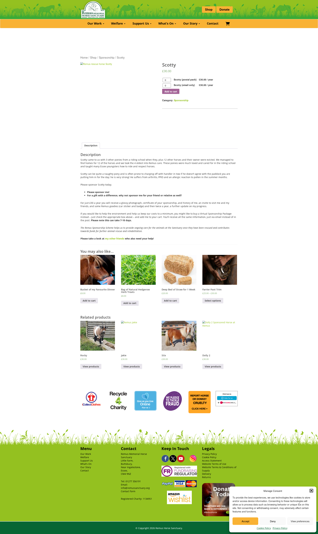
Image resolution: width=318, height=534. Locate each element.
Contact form (128, 491)
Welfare (117, 23)
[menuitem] (96, 23)
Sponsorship (106, 57)
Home (84, 57)
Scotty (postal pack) (185, 79)
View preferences (300, 521)
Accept (245, 521)
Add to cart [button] (89, 300)
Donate (224, 9)
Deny (273, 521)
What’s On (166, 23)
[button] (311, 490)
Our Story (190, 23)
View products (91, 366)
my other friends (114, 238)
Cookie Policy (264, 528)
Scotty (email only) (184, 85)
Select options (213, 300)
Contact (212, 23)
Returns (206, 477)
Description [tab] (90, 145)
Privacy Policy (280, 528)
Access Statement (212, 460)
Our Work (95, 23)
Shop (208, 9)
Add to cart (170, 91)
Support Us (141, 23)
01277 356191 (133, 481)
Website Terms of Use (214, 463)
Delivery (206, 473)
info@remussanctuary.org (135, 488)
